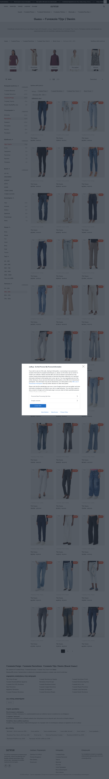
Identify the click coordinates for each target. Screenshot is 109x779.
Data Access (54, 412)
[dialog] (54, 389)
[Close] (84, 367)
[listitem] (54, 396)
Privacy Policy (64, 412)
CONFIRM (38, 405)
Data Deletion (45, 412)
